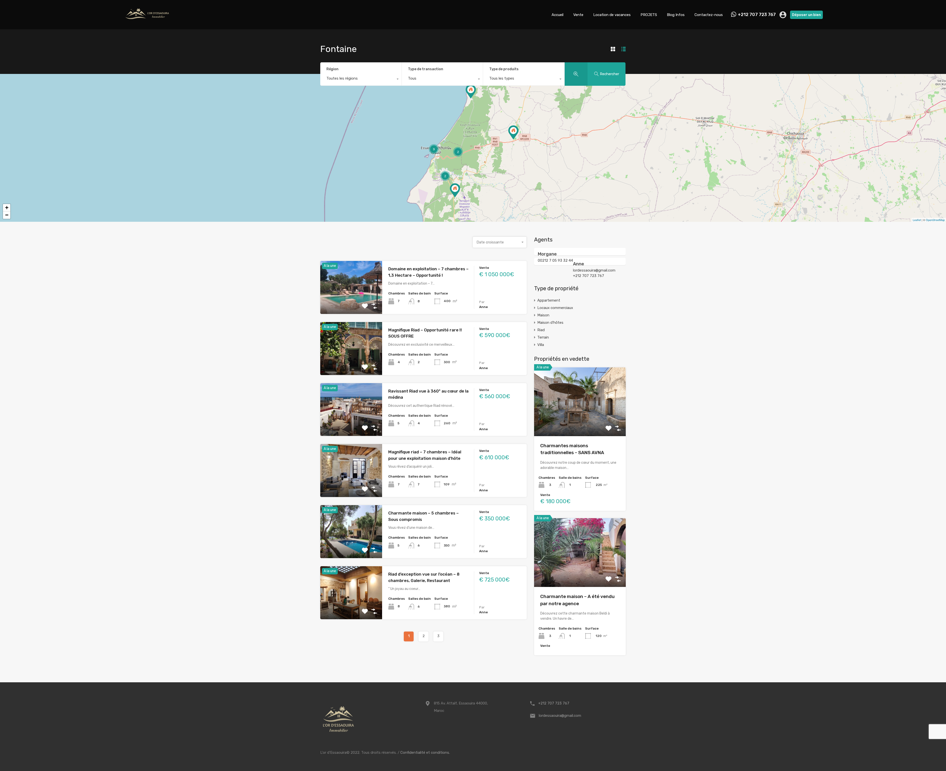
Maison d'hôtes (550, 322)
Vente (578, 15)
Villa (540, 345)
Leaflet (917, 220)
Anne (578, 264)
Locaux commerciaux (555, 308)
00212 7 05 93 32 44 (555, 260)
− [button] (6, 215)
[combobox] (361, 80)
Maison (543, 315)
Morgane (547, 254)
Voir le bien (351, 303)
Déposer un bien (806, 15)
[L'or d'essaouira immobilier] (147, 23)
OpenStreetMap (935, 220)
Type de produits (504, 69)
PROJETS (649, 15)
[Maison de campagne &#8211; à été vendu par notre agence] (513, 132)
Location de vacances (612, 15)
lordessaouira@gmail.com (594, 270)
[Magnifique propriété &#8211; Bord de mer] (471, 92)
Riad (541, 330)
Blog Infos (676, 15)
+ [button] (6, 208)
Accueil (557, 15)
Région (332, 69)
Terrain (543, 337)
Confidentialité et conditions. (425, 752)
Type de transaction (425, 69)
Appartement (548, 300)
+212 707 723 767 (757, 14)
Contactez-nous (708, 15)
